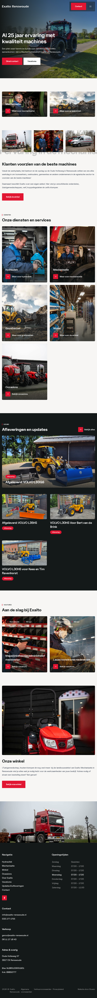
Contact (6, 890)
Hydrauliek (7, 862)
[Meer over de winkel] (72, 313)
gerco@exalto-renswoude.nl (15, 935)
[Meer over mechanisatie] (24, 104)
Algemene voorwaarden (26, 990)
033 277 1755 (8, 919)
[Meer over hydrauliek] (24, 254)
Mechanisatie (8, 866)
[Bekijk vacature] (24, 644)
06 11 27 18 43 (9, 939)
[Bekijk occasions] (24, 372)
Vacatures (6, 882)
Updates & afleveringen (13, 886)
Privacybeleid (58, 989)
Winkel (5, 870)
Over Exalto (7, 878)
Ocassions (7, 874)
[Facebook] (4, 898)
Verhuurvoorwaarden (42, 989)
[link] (78, 6)
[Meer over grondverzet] (72, 104)
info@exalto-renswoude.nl (14, 915)
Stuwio (92, 989)
